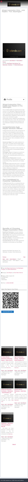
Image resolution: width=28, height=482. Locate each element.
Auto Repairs (12, 60)
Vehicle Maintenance (18, 64)
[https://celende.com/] (14, 6)
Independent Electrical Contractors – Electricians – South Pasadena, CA (7, 391)
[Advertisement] (14, 29)
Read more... (9, 367)
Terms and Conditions (19, 480)
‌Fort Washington (19, 268)
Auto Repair (9, 63)
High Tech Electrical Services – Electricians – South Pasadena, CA (20, 358)
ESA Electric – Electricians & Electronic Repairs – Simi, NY (7, 425)
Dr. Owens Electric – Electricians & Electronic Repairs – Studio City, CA (6, 358)
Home (4, 259)
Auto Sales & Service (18, 272)
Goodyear (10, 64)
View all (14, 444)
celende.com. (8, 480)
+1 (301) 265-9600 (9, 282)
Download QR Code (7, 311)
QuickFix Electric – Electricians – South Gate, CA (20, 391)
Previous (4, 256)
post (7, 259)
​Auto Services (15, 63)
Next (24, 256)
